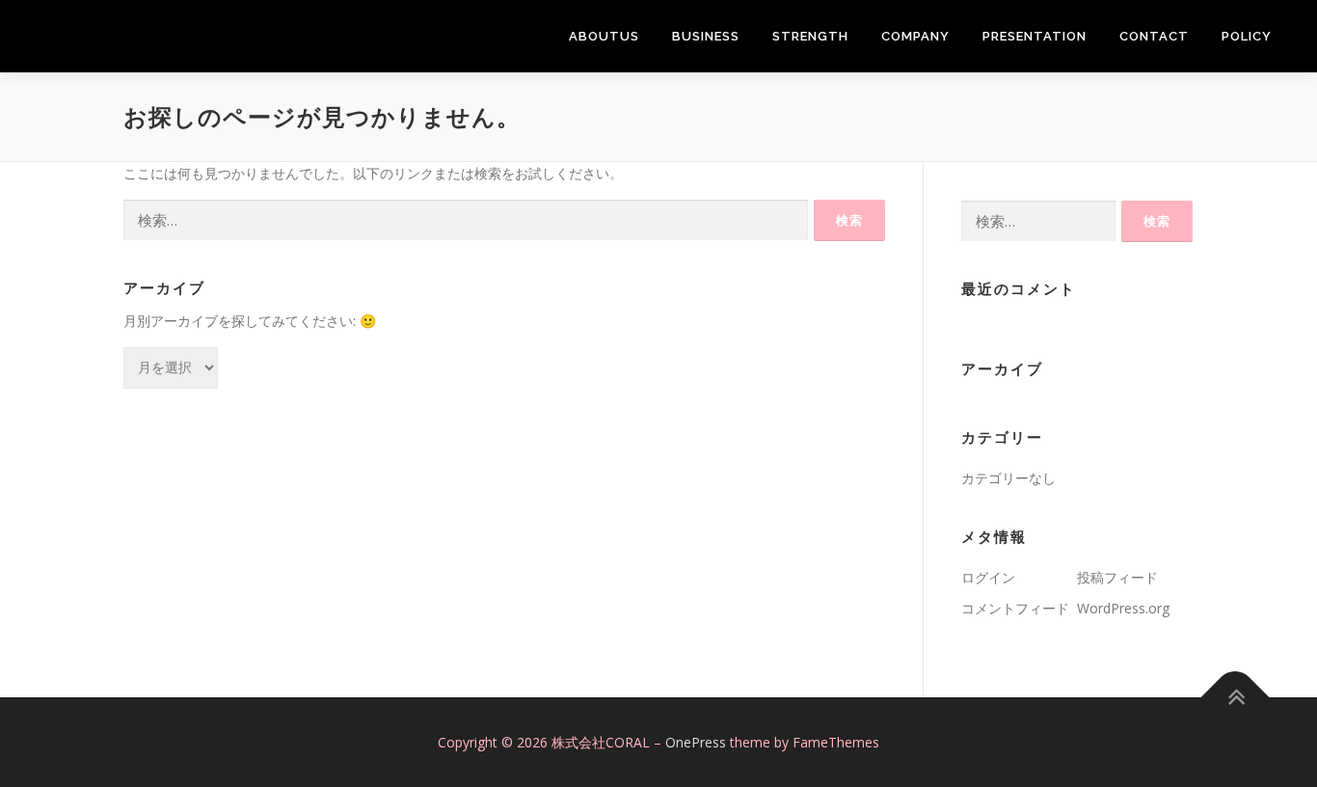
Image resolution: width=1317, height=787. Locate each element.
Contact (1154, 36)
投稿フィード (1117, 577)
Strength (810, 36)
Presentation (1034, 36)
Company (915, 36)
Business (705, 36)
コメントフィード (1015, 608)
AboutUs (604, 36)
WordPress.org (1123, 608)
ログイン (988, 577)
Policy (1247, 36)
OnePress (695, 742)
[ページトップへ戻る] (1235, 697)
